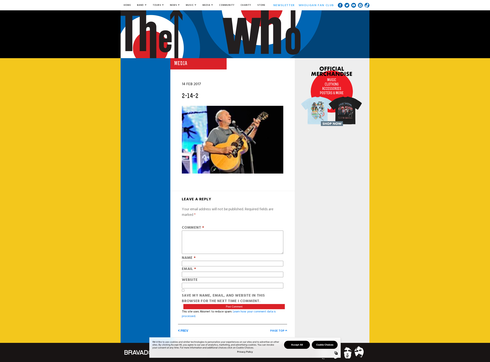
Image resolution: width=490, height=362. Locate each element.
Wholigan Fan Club (316, 5)
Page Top (277, 330)
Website (190, 280)
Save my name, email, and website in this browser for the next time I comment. (223, 298)
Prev (184, 330)
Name (189, 258)
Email (189, 269)
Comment (193, 228)
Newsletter (284, 5)
